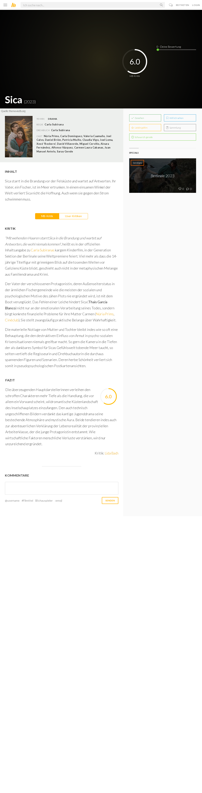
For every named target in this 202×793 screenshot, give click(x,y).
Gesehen (139, 118)
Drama (52, 118)
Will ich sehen (176, 118)
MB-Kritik (47, 216)
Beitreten (182, 5)
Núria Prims (105, 314)
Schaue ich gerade (143, 137)
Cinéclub (12, 320)
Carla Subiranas (42, 250)
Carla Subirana (60, 130)
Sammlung (175, 127)
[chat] (171, 5)
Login (196, 5)
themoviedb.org (17, 111)
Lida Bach (111, 453)
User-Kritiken (73, 216)
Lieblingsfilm (141, 127)
